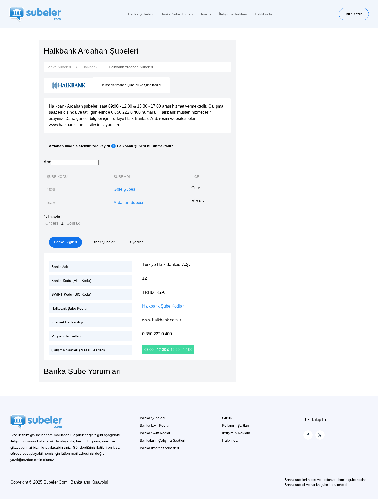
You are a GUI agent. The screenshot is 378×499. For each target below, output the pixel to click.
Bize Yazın (354, 14)
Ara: (47, 162)
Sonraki (74, 223)
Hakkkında (263, 14)
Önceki (51, 223)
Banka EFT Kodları (155, 425)
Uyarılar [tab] (136, 242)
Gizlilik (227, 418)
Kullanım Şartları (235, 425)
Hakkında (230, 440)
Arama (206, 14)
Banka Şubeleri (140, 14)
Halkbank (89, 67)
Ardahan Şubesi (128, 202)
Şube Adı (122, 176)
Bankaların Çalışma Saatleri (162, 440)
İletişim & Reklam (233, 14)
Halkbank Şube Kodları (163, 306)
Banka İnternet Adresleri (159, 448)
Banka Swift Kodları (156, 433)
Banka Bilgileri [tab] (65, 242)
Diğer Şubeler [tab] (103, 242)
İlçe (195, 176)
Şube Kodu (57, 176)
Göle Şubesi (125, 189)
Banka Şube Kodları (176, 14)
